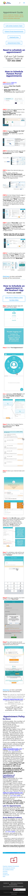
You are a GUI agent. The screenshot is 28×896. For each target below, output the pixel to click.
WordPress (14, 894)
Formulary (5, 873)
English (17, 889)
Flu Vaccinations (13, 884)
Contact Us (6, 883)
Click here (6, 276)
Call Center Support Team (14, 26)
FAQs (4, 876)
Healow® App (14, 37)
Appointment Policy (14, 43)
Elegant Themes (14, 892)
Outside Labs (6, 874)
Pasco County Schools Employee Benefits (13, 886)
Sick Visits (5, 871)
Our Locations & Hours (8, 869)
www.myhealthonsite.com (12, 749)
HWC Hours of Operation (17, 883)
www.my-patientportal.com (10, 83)
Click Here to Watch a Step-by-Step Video (14, 299)
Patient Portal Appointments (14, 31)
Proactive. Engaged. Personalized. (11, 866)
